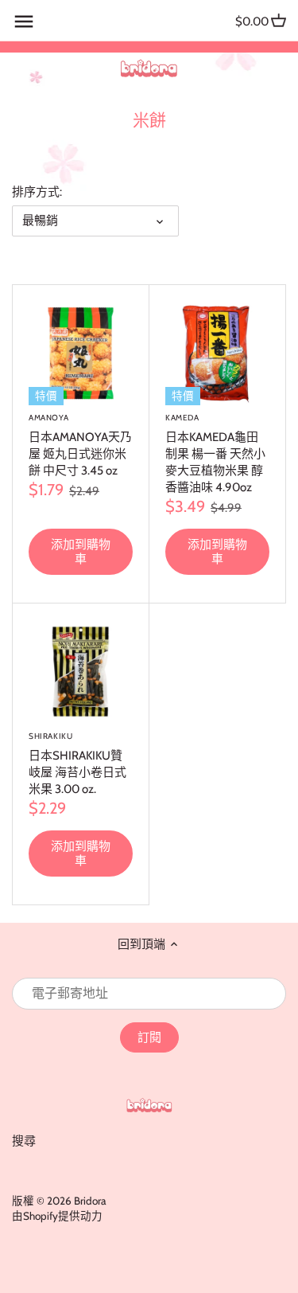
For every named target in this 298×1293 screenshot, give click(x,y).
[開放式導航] (24, 21)
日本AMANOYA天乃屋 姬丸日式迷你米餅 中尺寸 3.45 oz (80, 445)
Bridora (90, 1200)
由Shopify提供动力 (57, 1215)
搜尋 (24, 1141)
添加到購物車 (80, 551)
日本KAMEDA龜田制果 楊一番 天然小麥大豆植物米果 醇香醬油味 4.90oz (215, 453)
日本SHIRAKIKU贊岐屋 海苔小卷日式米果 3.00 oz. (77, 763)
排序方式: (37, 192)
